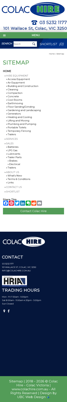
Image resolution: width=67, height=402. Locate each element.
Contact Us (14, 187)
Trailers (12, 134)
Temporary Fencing (19, 130)
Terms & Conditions (19, 179)
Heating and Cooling (20, 117)
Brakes (13, 160)
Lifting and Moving (18, 120)
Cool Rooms (15, 99)
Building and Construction (23, 86)
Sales (10, 143)
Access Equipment (19, 79)
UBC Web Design (31, 397)
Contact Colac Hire (33, 211)
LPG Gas (12, 150)
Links (11, 182)
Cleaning (13, 89)
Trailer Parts (15, 157)
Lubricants (14, 153)
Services (12, 138)
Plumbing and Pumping (22, 123)
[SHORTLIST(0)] (52, 39)
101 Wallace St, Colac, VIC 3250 (35, 28)
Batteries (13, 146)
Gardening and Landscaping (24, 110)
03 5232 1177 (53, 22)
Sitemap (60, 54)
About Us (12, 172)
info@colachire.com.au (16, 270)
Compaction (15, 92)
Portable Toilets (17, 127)
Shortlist (13, 191)
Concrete (13, 96)
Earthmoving (15, 103)
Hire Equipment (17, 75)
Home (52, 54)
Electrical (14, 164)
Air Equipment (16, 82)
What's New (15, 175)
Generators (14, 113)
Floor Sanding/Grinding (21, 106)
